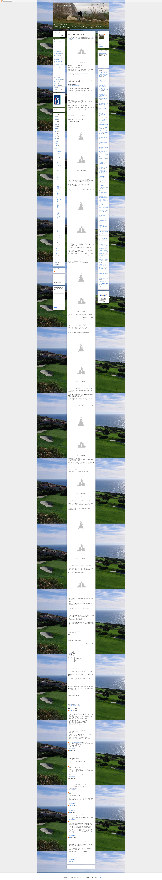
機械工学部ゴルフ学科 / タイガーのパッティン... (103, 145)
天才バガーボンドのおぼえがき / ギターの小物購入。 (103, 260)
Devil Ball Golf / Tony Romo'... (103, 231)
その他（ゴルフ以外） (58, 67)
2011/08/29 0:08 (72, 763)
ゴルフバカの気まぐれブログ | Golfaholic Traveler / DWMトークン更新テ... (103, 127)
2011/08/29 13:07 (72, 803)
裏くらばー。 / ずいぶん (102, 215)
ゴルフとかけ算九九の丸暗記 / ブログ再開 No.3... (103, 253)
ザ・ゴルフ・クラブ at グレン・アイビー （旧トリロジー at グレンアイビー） (58, 185)
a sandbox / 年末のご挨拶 (103, 220)
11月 (57, 143)
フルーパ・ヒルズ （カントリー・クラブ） (58, 205)
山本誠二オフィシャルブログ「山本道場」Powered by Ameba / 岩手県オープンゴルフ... (103, 180)
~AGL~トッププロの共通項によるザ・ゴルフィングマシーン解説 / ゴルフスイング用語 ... (103, 155)
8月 (57, 148)
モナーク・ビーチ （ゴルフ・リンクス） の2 (58, 164)
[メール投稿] (78, 704)
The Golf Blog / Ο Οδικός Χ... (103, 137)
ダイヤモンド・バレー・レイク (73, 38)
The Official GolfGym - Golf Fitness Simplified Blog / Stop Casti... (103, 242)
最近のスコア (101, 44)
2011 (56, 140)
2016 (56, 131)
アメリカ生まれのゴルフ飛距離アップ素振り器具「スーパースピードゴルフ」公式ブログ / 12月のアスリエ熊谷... (103, 171)
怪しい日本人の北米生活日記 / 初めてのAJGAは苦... (103, 248)
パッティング (56, 55)
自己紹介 (55, 83)
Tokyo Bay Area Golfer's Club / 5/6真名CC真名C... (103, 281)
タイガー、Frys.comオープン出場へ (58, 152)
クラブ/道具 (56, 43)
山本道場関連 (56, 77)
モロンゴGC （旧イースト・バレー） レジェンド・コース (58, 237)
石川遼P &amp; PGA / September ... (102, 177)
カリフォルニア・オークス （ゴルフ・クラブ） (58, 177)
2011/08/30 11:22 (72, 835)
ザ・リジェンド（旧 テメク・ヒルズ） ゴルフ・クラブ (58, 212)
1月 (57, 258)
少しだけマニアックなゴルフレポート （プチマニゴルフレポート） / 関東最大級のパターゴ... (103, 151)
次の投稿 (69, 866)
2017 (56, 129)
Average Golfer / (101, 185)
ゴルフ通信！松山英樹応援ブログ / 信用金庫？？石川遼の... (103, 75)
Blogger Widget (60, 271)
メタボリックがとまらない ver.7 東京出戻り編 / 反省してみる (103, 95)
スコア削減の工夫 (57, 53)
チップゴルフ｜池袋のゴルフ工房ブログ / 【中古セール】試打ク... (103, 200)
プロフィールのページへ (103, 41)
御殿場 (55, 70)
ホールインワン (57, 81)
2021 (56, 124)
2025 (56, 117)
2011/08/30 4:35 (72, 819)
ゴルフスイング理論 (58, 79)
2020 (56, 126)
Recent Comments (57, 271)
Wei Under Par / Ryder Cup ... (103, 228)
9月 (57, 146)
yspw (70, 750)
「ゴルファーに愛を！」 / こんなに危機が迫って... (103, 117)
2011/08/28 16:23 (72, 748)
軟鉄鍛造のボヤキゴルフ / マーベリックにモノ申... (103, 211)
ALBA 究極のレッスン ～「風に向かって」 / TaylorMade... (103, 226)
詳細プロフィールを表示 (103, 46)
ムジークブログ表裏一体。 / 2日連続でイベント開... (103, 104)
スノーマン (71, 710)
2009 (56, 262)
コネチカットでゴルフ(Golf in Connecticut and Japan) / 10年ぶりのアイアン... (103, 197)
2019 (56, 128)
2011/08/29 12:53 (72, 789)
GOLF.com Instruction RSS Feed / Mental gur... (103, 268)
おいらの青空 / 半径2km (102, 158)
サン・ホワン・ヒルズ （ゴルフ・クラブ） (58, 199)
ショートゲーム (57, 57)
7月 (57, 248)
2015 (56, 133)
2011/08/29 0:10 (72, 776)
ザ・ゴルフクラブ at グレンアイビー (83, 73)
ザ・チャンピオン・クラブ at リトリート (58, 222)
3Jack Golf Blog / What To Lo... (103, 192)
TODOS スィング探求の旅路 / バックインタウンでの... (103, 251)
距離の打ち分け (57, 59)
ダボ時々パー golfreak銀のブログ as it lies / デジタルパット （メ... (103, 208)
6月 (57, 250)
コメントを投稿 (72, 861)
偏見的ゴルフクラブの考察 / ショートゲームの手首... (103, 130)
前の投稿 (92, 866)
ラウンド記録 (77, 705)
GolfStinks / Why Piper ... (102, 194)
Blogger (100, 877)
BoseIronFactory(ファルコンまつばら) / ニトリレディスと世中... (103, 89)
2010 (56, 261)
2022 (56, 123)
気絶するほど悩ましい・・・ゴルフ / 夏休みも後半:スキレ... (103, 114)
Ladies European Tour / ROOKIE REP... (102, 163)
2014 (56, 135)
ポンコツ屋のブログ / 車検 (103, 142)
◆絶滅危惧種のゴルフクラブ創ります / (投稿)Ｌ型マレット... (103, 86)
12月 (57, 141)
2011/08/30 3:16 (72, 810)
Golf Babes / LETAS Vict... (103, 183)
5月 (57, 251)
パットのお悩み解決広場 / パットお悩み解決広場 (103, 276)
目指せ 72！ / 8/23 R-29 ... (103, 101)
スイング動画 (56, 51)
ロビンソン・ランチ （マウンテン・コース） (58, 244)
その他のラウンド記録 (58, 64)
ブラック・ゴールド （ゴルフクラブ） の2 (58, 193)
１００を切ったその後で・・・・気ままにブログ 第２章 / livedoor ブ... (103, 245)
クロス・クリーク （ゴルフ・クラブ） (58, 170)
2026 (56, 116)
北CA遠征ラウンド (57, 89)
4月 (57, 253)
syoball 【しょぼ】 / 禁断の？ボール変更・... (103, 81)
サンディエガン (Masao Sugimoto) (75, 742)
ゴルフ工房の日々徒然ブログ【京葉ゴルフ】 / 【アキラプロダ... (103, 98)
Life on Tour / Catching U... (103, 204)
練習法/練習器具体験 (58, 61)
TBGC (55, 87)
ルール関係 (56, 72)
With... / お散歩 (101, 255)
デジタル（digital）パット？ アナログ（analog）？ (58, 229)
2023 (56, 121)
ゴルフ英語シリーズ (58, 75)
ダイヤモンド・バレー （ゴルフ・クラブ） (58, 157)
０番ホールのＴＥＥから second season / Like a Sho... (103, 265)
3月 (57, 255)
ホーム (81, 866)
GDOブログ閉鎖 (57, 85)
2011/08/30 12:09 (72, 859)
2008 (56, 264)
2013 (56, 136)
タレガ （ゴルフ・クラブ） (58, 217)
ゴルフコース (72, 705)
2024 (56, 119)
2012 (56, 138)
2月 (57, 257)
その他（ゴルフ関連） (58, 48)
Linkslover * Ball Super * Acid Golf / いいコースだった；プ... (103, 108)
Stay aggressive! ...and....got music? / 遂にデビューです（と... (103, 271)
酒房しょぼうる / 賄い (102, 106)
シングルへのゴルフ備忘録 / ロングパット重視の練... (103, 120)
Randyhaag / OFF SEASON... (103, 189)
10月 (57, 145)
